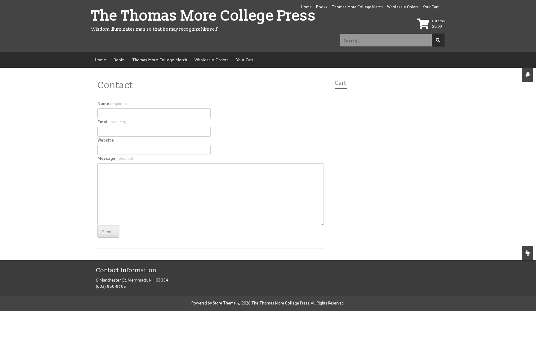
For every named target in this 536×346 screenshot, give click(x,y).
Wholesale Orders (402, 7)
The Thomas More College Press (203, 16)
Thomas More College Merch (357, 7)
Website (105, 140)
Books (321, 7)
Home (306, 7)
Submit (108, 231)
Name (112, 103)
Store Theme (224, 303)
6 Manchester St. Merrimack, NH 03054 (132, 280)
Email (111, 122)
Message (115, 158)
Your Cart (431, 7)
